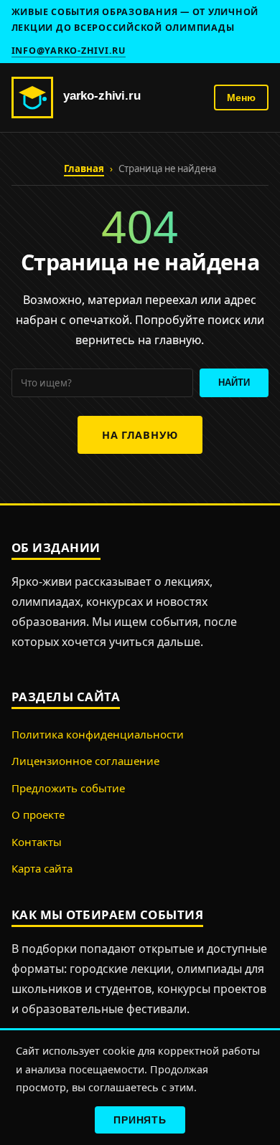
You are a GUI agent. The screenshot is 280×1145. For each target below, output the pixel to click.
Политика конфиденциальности (97, 734)
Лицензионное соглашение (85, 761)
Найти (234, 382)
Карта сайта (42, 868)
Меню (241, 97)
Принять (139, 1120)
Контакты (36, 842)
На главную (140, 435)
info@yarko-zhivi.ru (68, 50)
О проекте (38, 814)
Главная (84, 168)
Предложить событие (68, 788)
